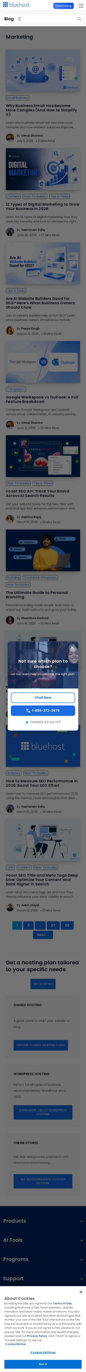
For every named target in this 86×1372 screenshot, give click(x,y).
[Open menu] (79, 5)
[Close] (81, 1292)
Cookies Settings (43, 1352)
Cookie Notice (15, 1344)
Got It (43, 1364)
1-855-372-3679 (45, 710)
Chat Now (43, 697)
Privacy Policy (37, 1336)
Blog (9, 19)
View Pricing (63, 6)
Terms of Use (62, 1303)
